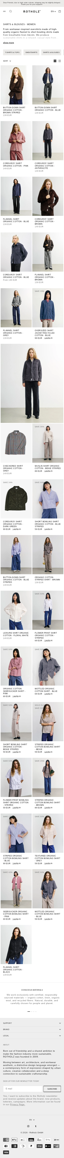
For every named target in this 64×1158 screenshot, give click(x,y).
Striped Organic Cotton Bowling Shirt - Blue (15, 858)
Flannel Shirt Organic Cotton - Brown (45, 277)
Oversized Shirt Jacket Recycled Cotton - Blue (45, 333)
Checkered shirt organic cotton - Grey (13, 468)
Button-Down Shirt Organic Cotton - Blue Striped (16, 580)
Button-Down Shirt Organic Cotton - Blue (48, 109)
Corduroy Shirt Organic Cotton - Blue (16, 276)
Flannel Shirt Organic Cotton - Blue (16, 220)
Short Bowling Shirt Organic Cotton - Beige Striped (15, 747)
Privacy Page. (17, 1104)
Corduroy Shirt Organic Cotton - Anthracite (45, 166)
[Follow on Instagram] (28, 1126)
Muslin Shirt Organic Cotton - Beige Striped (48, 467)
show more (8, 42)
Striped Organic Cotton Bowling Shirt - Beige (47, 747)
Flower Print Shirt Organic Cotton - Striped (46, 635)
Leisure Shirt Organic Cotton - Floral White (16, 634)
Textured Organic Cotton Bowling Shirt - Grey (47, 858)
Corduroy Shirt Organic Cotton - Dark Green (13, 524)
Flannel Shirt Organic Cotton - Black (13, 970)
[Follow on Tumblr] (35, 1126)
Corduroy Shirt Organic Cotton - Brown (45, 221)
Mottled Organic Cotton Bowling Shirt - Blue (47, 914)
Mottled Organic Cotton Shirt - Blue (46, 690)
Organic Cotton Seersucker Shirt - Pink (14, 691)
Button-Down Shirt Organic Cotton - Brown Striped (14, 110)
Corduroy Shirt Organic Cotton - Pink (15, 165)
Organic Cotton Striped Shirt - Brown (47, 579)
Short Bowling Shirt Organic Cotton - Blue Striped (48, 524)
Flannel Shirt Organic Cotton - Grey (13, 333)
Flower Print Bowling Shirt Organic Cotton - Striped (16, 802)
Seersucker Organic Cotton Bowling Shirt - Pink (15, 914)
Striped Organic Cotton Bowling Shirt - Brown (47, 802)
